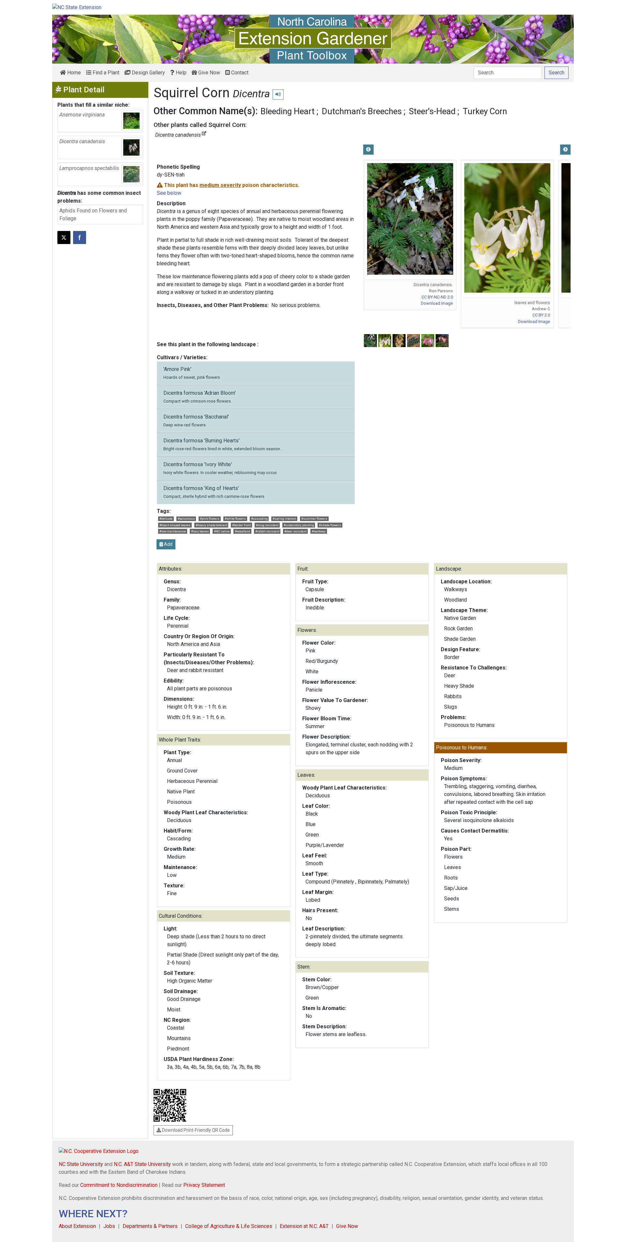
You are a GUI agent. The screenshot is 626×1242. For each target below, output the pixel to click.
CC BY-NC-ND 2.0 (437, 297)
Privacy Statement (204, 1185)
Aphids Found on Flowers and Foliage (93, 214)
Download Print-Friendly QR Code (195, 1130)
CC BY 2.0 (541, 315)
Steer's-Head (432, 111)
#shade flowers (330, 525)
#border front (241, 525)
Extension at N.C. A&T (304, 1226)
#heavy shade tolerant (211, 525)
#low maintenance (172, 531)
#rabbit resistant (267, 531)
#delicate (165, 518)
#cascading (259, 518)
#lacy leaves (200, 531)
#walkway (319, 531)
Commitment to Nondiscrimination (118, 1185)
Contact (239, 72)
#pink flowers (209, 518)
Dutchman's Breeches (362, 111)
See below (169, 193)
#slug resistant (267, 525)
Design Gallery (147, 72)
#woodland (242, 531)
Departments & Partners (150, 1226)
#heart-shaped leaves (174, 525)
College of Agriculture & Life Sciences (228, 1226)
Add (167, 544)
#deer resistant (295, 531)
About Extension (77, 1226)
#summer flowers (314, 518)
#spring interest (284, 518)
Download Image (437, 303)
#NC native (222, 531)
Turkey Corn (485, 111)
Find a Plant (105, 72)
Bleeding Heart (288, 111)
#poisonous (186, 518)
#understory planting (299, 525)
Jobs (109, 1226)
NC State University (81, 1164)
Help (180, 72)
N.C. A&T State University (142, 1164)
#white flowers (235, 518)
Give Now (208, 72)
